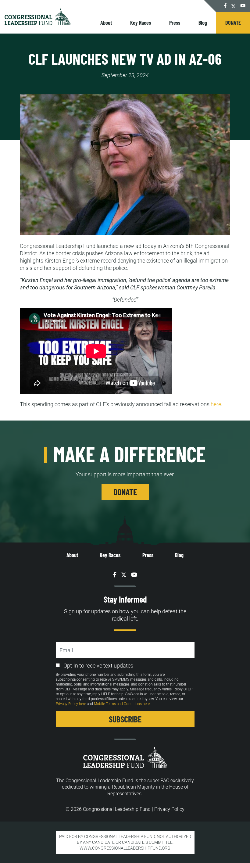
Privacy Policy (169, 809)
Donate (233, 22)
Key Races (140, 22)
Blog (202, 22)
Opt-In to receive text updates (98, 665)
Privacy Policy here (71, 704)
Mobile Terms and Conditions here (122, 704)
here (216, 404)
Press (174, 22)
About (106, 22)
